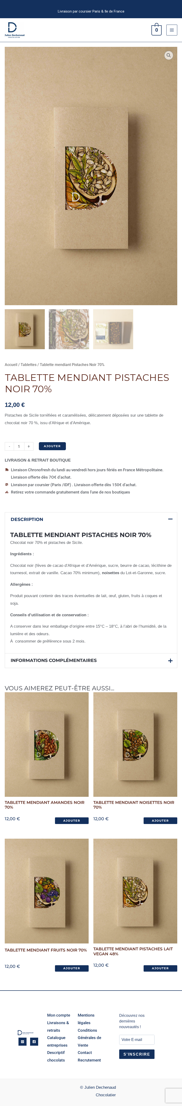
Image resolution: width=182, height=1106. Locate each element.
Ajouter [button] (71, 820)
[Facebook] (34, 1042)
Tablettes (28, 364)
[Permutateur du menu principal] (171, 30)
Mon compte (58, 1015)
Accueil (11, 364)
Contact (85, 1052)
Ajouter (52, 446)
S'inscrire (136, 1054)
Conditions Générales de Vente (89, 1038)
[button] (168, 55)
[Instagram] (22, 1042)
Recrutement (89, 1060)
